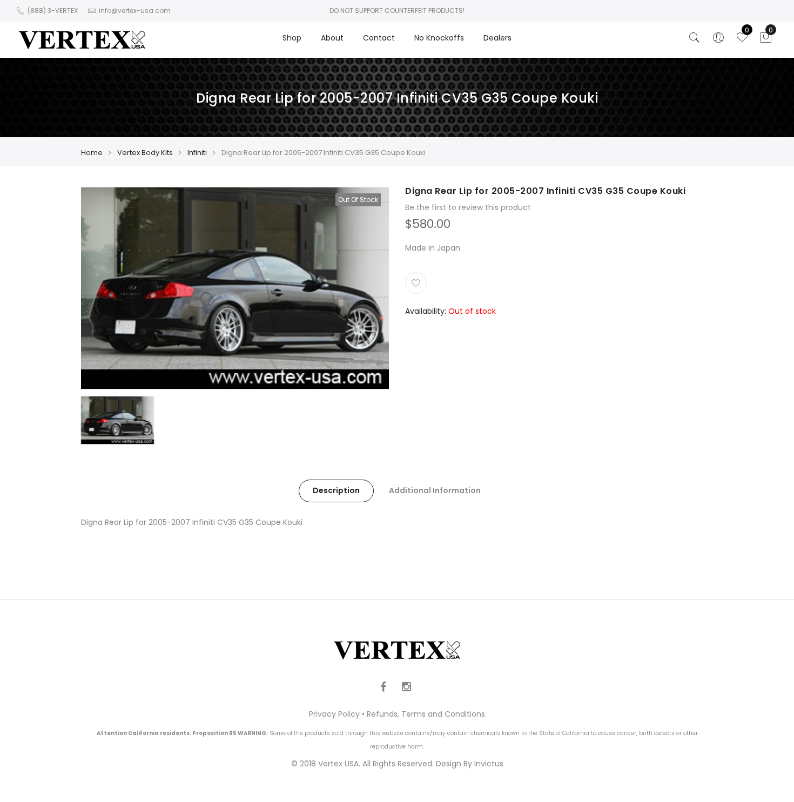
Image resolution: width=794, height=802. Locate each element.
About (332, 37)
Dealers (497, 37)
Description (336, 490)
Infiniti (197, 152)
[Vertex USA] (82, 40)
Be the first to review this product (468, 207)
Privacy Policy (334, 714)
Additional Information (435, 490)
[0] (766, 40)
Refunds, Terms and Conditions (426, 714)
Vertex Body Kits (145, 152)
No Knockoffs (439, 37)
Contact (379, 37)
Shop (291, 37)
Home (92, 152)
